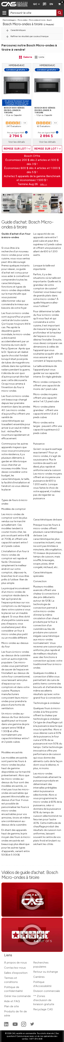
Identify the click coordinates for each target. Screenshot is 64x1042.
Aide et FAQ (12, 1001)
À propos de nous (15, 962)
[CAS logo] (15, 4)
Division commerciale (46, 991)
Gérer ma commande (17, 996)
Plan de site (11, 1006)
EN (51, 4)
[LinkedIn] (6, 1025)
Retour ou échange (45, 971)
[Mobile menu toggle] (4, 12)
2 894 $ (46, 136)
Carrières (39, 976)
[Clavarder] (44, 4)
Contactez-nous (15, 967)
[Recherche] (59, 13)
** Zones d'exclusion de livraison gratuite (43, 1000)
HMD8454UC (17, 65)
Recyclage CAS (43, 1009)
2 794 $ (15, 136)
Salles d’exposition (16, 972)
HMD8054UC (47, 65)
